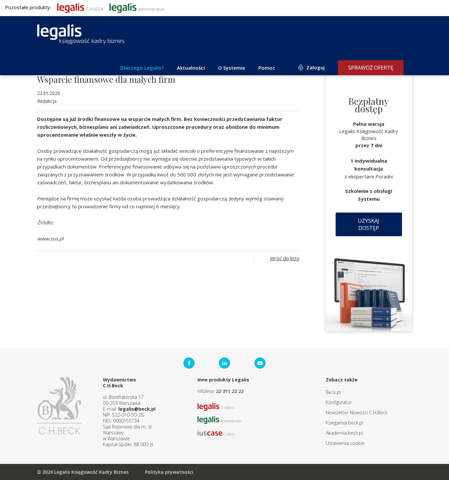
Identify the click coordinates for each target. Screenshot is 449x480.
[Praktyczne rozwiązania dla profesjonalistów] (80, 34)
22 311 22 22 (230, 391)
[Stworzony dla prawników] (80, 7)
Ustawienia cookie (345, 443)
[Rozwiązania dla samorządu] (136, 7)
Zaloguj (315, 67)
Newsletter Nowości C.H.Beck (357, 412)
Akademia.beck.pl (344, 433)
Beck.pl (333, 392)
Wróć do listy (284, 258)
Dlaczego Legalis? (142, 67)
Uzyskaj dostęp (368, 224)
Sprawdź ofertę (370, 67)
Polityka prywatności (169, 472)
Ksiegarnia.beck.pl (344, 423)
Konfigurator (339, 402)
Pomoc (266, 67)
